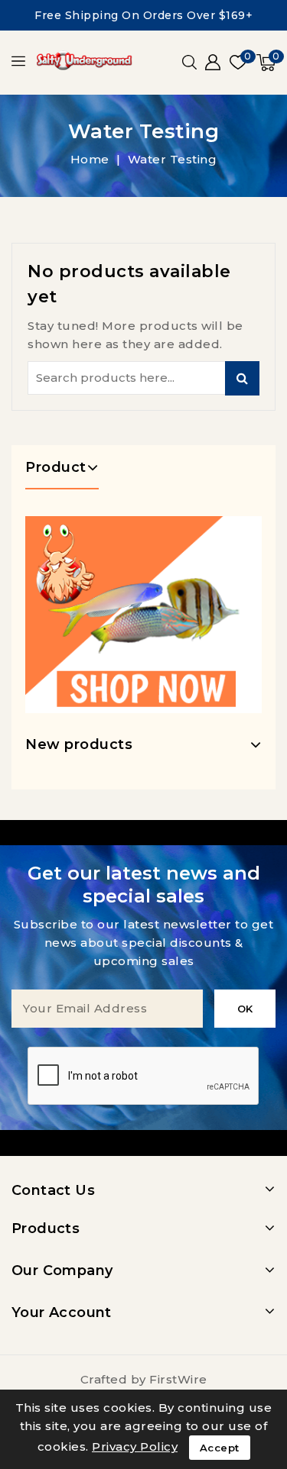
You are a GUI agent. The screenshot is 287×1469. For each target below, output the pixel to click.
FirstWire (178, 1379)
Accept (220, 1448)
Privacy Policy (135, 1446)
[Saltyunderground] (143, 614)
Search (242, 378)
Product (55, 467)
